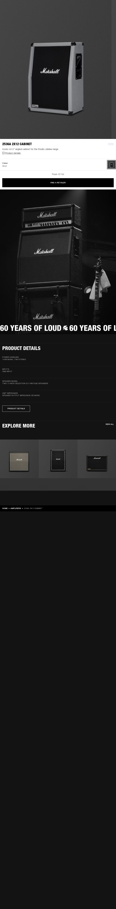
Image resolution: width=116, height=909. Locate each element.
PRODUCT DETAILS (16, 408)
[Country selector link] (109, 6)
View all (110, 424)
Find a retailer (90, 6)
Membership (76, 6)
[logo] (11, 11)
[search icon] (95, 13)
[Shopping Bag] (104, 13)
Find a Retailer (58, 183)
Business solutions (60, 6)
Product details (13, 153)
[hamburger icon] (109, 13)
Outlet (102, 6)
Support (87, 13)
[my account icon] (99, 13)
